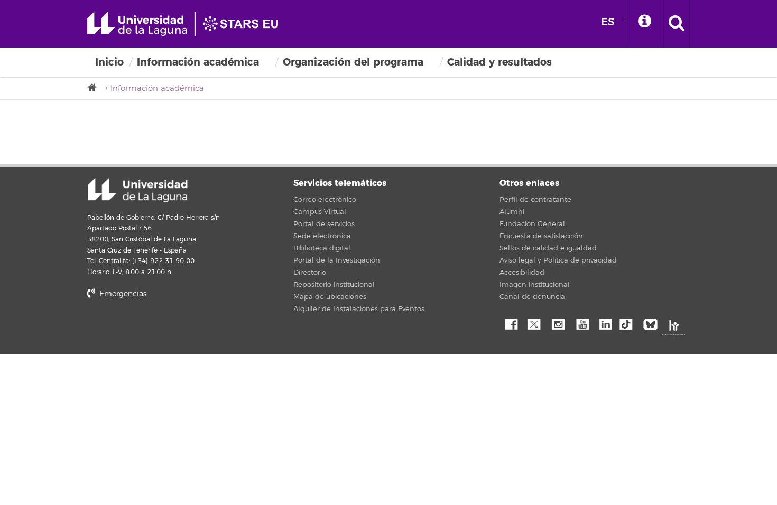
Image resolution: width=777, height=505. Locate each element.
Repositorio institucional (334, 284)
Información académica (198, 62)
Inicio (109, 62)
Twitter (533, 323)
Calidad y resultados (499, 62)
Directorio (309, 272)
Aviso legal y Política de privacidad (558, 260)
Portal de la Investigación (336, 260)
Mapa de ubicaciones (329, 297)
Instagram (557, 323)
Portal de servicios (324, 224)
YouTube (581, 323)
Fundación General (532, 224)
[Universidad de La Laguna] (95, 88)
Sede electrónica (322, 236)
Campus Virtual (319, 212)
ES (608, 22)
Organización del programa (353, 62)
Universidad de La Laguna (187, 24)
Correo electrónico (324, 199)
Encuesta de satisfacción (541, 236)
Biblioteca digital (321, 248)
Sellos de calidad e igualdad (548, 248)
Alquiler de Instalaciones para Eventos (358, 309)
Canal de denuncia (532, 297)
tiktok (629, 323)
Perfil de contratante (535, 199)
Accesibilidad (522, 272)
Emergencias (121, 293)
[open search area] (676, 24)
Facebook (510, 323)
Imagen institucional (535, 284)
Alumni (512, 212)
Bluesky (652, 323)
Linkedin (605, 323)
